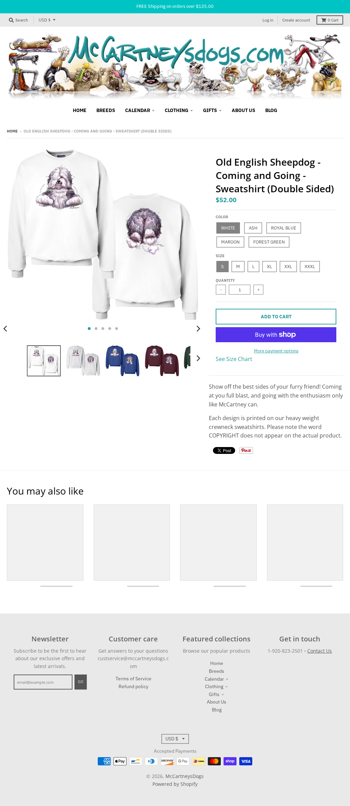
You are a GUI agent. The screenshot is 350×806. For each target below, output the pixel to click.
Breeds (216, 671)
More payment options (276, 351)
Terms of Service (133, 679)
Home (12, 131)
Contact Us (319, 651)
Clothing (214, 686)
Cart (333, 20)
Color (222, 216)
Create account (296, 20)
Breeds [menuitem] (105, 110)
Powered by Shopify (175, 784)
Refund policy (133, 686)
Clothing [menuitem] (176, 110)
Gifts (214, 694)
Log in (267, 20)
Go (80, 681)
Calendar (214, 679)
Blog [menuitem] (271, 110)
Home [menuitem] (79, 110)
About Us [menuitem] (243, 110)
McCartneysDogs (184, 776)
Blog (216, 710)
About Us (216, 702)
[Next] (197, 328)
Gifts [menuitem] (210, 110)
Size (220, 255)
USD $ (45, 20)
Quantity (225, 280)
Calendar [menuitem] (137, 110)
